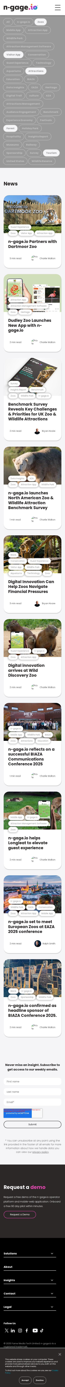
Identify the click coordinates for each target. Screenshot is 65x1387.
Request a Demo (20, 1214)
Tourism (51, 153)
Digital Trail (14, 95)
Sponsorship (14, 153)
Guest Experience (17, 63)
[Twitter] (7, 1332)
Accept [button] (25, 1380)
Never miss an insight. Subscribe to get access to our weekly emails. (32, 1067)
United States (15, 161)
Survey (34, 153)
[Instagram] (21, 1332)
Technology (43, 63)
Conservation (37, 54)
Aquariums (13, 71)
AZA (48, 95)
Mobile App (13, 30)
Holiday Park (30, 128)
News (11, 183)
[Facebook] (29, 1332)
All (8, 22)
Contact (9, 1293)
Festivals (46, 120)
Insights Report (38, 136)
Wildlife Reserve (42, 161)
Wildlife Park (14, 38)
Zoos (40, 22)
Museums (12, 144)
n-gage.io (23, 22)
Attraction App (37, 30)
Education (13, 79)
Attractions (35, 71)
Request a (25, 1187)
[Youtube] (36, 1332)
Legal (7, 1307)
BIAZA (31, 79)
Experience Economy (19, 120)
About (8, 1267)
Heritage (51, 87)
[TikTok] (43, 1332)
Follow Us (10, 1323)
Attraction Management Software (28, 46)
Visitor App (13, 54)
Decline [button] (40, 1380)
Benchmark (50, 112)
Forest (10, 128)
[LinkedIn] (14, 1332)
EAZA (34, 87)
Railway (31, 144)
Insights (9, 1280)
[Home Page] (21, 7)
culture (34, 95)
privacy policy (40, 1152)
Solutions (10, 1253)
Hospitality (13, 136)
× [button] (59, 1354)
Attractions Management (23, 104)
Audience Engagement (21, 112)
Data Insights (15, 87)
